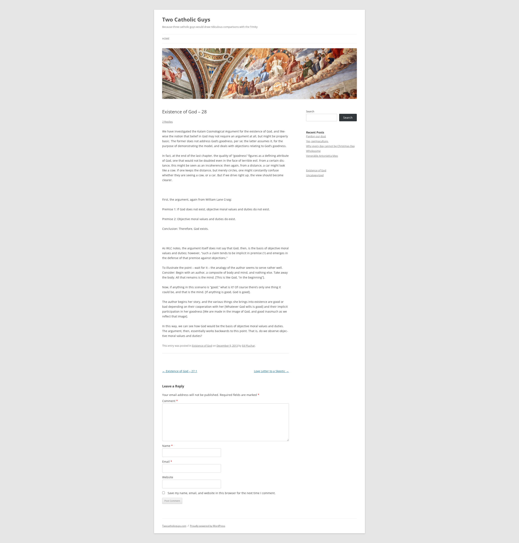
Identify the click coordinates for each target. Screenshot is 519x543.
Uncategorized (315, 175)
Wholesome (313, 151)
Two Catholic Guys (186, 19)
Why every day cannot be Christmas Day (330, 146)
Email (167, 461)
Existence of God (202, 345)
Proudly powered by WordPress (207, 526)
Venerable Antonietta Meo (322, 156)
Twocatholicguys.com (174, 526)
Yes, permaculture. (317, 141)
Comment (170, 401)
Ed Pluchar (248, 345)
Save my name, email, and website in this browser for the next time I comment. (222, 493)
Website (167, 477)
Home (165, 38)
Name (167, 446)
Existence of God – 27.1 (179, 371)
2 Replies (167, 122)
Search (310, 111)
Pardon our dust (316, 136)
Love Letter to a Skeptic (271, 371)
